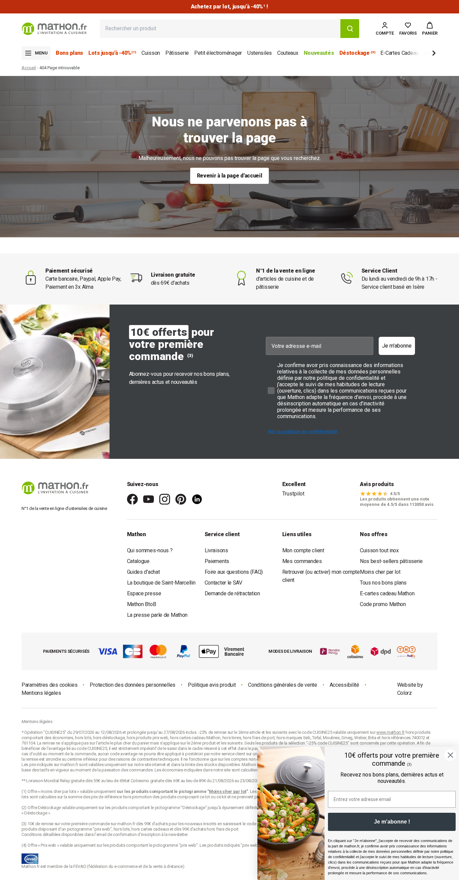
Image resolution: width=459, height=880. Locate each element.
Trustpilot (293, 493)
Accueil (29, 67)
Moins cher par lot (380, 572)
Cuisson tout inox (379, 550)
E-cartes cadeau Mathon (387, 593)
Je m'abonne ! (392, 822)
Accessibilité (344, 685)
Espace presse (144, 593)
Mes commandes (302, 561)
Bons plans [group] (69, 53)
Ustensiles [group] (259, 53)
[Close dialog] (450, 755)
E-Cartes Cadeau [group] (399, 53)
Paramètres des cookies (49, 685)
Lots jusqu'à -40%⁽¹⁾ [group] (112, 53)
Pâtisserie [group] (177, 53)
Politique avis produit (212, 685)
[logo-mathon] (54, 29)
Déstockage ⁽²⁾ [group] (357, 53)
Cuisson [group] (150, 53)
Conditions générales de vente (282, 685)
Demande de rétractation (232, 593)
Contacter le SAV (223, 582)
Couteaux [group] (287, 53)
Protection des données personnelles (132, 685)
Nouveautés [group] (319, 53)
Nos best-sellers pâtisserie (391, 561)
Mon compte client (303, 550)
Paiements (217, 561)
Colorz (404, 693)
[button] (429, 28)
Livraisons (216, 550)
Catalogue (138, 561)
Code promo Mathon (383, 604)
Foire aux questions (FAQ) (234, 572)
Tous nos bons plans (383, 582)
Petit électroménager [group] (218, 53)
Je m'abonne (397, 346)
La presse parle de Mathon (157, 615)
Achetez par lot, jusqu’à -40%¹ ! (229, 6)
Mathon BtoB (141, 604)
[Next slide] (422, 54)
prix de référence (107, 796)
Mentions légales (41, 693)
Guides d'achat (143, 572)
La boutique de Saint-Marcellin (161, 582)
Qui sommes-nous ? (150, 550)
